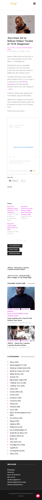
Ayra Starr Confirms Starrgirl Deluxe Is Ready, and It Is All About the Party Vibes (27, 210)
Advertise (10, 472)
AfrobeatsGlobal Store (15, 484)
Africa (12, 362)
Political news (15, 427)
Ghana (12, 404)
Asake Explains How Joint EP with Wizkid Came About (19, 319)
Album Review (15, 374)
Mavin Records (14, 253)
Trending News (12, 315)
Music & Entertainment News (17, 313)
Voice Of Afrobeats (13, 474)
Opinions (13, 424)
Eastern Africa (15, 392)
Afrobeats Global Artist (18, 368)
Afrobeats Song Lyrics (18, 371)
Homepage (11, 470)
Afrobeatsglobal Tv (14, 479)
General (10, 311)
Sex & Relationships (17, 430)
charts (12, 389)
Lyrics (12, 410)
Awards (12, 377)
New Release (14, 418)
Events (12, 395)
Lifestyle (13, 407)
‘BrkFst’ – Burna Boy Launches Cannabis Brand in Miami (18, 344)
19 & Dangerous (14, 245)
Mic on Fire (11, 477)
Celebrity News (13, 309)
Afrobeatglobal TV (16, 365)
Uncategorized (15, 451)
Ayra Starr (13, 249)
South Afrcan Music (17, 433)
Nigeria (12, 421)
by (12, 51)
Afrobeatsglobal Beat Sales (16, 482)
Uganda (12, 448)
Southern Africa (15, 436)
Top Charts (14, 442)
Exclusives (11, 47)
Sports (12, 439)
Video (12, 454)
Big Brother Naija (16, 380)
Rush (10, 89)
